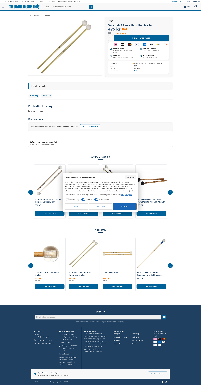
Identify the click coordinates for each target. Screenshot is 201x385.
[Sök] (91, 7)
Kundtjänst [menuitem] (175, 1)
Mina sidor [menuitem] (135, 344)
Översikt (132, 177)
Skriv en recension (90, 127)
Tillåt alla (124, 206)
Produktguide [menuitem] (136, 337)
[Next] (170, 192)
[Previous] (30, 192)
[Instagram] (166, 382)
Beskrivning (34, 96)
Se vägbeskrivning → (66, 343)
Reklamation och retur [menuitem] (120, 337)
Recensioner (46, 96)
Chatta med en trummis (45, 343)
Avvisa (76, 206)
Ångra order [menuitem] (117, 344)
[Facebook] (162, 382)
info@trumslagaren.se (44, 337)
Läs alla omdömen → (157, 374)
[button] (3, 6)
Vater (136, 71)
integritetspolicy (118, 322)
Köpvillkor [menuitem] (116, 340)
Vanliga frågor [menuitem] (136, 334)
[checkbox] (72, 199)
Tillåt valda (100, 206)
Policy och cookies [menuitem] (137, 340)
